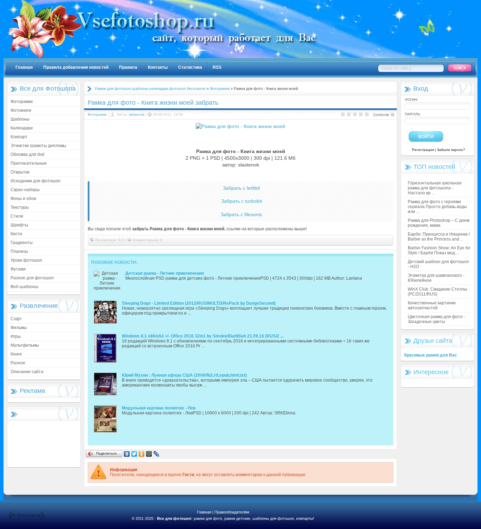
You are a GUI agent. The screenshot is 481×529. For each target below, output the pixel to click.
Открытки (20, 172)
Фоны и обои (23, 198)
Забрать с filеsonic (241, 214)
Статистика (190, 67)
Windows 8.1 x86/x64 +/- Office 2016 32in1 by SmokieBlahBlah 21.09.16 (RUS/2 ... (202, 336)
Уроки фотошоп (26, 260)
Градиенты (22, 242)
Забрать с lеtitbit (241, 188)
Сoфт (16, 318)
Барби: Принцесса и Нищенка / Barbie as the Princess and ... (439, 237)
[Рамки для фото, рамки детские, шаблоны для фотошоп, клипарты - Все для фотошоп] (236, 56)
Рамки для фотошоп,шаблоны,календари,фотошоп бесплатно (150, 88)
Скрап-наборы (25, 189)
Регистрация (423, 150)
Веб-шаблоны (24, 286)
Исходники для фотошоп (36, 180)
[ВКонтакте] (127, 453)
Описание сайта (27, 371)
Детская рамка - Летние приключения (164, 273)
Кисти (16, 233)
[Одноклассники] (141, 453)
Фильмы (19, 327)
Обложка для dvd (27, 154)
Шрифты (19, 225)
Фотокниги (21, 110)
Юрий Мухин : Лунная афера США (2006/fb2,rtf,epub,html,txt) (184, 375)
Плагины (19, 251)
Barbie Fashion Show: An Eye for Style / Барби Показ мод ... (439, 250)
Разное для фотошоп (32, 277)
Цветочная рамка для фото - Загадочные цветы (436, 319)
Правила (128, 67)
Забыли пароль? (451, 150)
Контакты (158, 67)
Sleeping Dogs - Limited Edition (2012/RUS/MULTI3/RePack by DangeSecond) (199, 303)
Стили (17, 216)
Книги (16, 354)
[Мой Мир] (149, 453)
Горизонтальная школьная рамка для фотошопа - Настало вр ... (435, 188)
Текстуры (20, 207)
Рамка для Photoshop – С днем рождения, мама (438, 223)
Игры (16, 336)
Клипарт (19, 136)
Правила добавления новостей (75, 67)
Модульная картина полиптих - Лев (158, 408)
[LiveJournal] (156, 453)
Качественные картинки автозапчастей (432, 305)
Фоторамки (22, 101)
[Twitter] (134, 453)
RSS (217, 67)
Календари (22, 128)
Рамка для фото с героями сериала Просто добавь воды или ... (437, 206)
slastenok (136, 114)
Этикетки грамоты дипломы (38, 145)
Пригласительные (29, 163)
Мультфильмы (25, 345)
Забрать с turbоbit (241, 201)
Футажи (18, 269)
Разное (18, 362)
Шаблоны (20, 119)
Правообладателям (231, 512)
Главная (24, 67)
